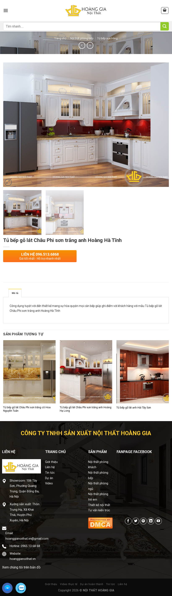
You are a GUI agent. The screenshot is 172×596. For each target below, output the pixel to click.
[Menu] (5, 10)
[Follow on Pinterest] (143, 521)
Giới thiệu (51, 462)
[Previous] (12, 124)
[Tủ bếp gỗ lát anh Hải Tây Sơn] (142, 371)
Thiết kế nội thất (99, 505)
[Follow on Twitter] (135, 521)
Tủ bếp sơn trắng (107, 38)
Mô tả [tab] (15, 293)
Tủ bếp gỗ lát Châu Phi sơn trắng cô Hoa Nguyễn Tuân (27, 409)
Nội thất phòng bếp (82, 38)
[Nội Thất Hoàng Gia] (86, 10)
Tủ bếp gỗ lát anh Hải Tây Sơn (133, 407)
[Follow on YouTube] (158, 521)
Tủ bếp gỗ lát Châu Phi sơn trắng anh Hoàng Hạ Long (85, 409)
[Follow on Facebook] (128, 521)
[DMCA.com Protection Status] (100, 523)
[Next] (160, 124)
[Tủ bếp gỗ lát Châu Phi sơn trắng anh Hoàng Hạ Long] (86, 371)
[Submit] (164, 26)
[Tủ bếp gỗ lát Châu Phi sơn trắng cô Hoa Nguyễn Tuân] (29, 371)
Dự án (49, 478)
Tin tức (50, 472)
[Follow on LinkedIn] (150, 521)
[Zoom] (8, 182)
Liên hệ (50, 467)
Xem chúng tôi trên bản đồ (21, 567)
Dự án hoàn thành (91, 584)
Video (49, 483)
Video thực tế (68, 584)
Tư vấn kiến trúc (99, 510)
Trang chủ (60, 38)
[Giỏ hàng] (165, 10)
